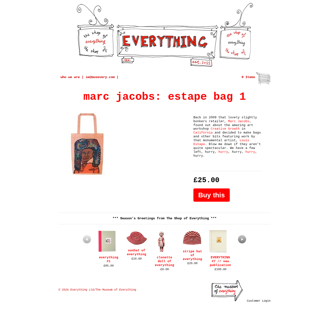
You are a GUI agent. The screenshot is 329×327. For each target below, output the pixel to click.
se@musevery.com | (102, 77)
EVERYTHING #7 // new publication (220, 261)
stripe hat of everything (192, 255)
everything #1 (108, 259)
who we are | (72, 77)
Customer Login (258, 301)
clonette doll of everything (164, 261)
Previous (87, 239)
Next (242, 239)
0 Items (248, 77)
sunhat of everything (136, 252)
